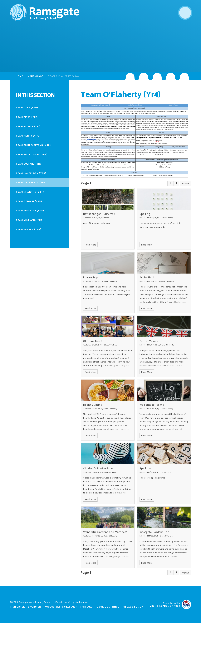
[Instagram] (130, 76)
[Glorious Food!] (107, 326)
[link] (170, 183)
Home (19, 76)
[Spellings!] (164, 453)
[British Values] (164, 326)
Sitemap (87, 606)
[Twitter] (143, 76)
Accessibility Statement (62, 606)
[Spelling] (164, 199)
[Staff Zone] (170, 76)
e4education (81, 602)
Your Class (35, 76)
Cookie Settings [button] (108, 606)
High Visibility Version (25, 606)
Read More (90, 244)
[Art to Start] (164, 262)
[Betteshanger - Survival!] (107, 199)
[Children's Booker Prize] (107, 453)
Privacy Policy (133, 606)
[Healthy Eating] (107, 390)
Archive (185, 183)
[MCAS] (184, 76)
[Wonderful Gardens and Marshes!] (107, 517)
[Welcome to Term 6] (164, 390)
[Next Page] (176, 183)
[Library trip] (107, 262)
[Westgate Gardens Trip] (164, 517)
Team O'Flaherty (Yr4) (63, 76)
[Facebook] (157, 76)
